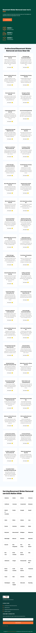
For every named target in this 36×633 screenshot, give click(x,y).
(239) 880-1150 (7, 19)
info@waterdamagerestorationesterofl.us (11, 609)
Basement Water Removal (12, 631)
